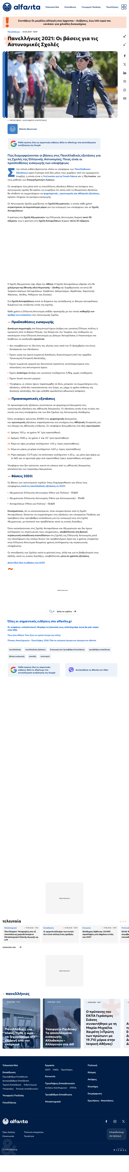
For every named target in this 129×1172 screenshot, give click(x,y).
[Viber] (125, 81)
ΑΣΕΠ (47, 1069)
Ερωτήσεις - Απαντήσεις (100, 1100)
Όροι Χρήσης (9, 1132)
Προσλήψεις (67, 1069)
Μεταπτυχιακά (53, 1101)
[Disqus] (64, 717)
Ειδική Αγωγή (30, 1084)
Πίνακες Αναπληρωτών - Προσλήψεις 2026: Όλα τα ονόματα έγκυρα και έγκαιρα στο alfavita (52, 640)
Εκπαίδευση (70, 7)
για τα (60, 176)
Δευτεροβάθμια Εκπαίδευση (16, 1080)
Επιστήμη (93, 1086)
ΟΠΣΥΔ (73, 1087)
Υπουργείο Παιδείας (91, 7)
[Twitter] (125, 64)
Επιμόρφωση (95, 1093)
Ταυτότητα (29, 1136)
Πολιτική (92, 1065)
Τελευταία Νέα (52, 7)
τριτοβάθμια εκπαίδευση (99, 649)
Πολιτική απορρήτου (34, 1132)
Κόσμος (92, 1072)
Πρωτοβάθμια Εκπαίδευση (15, 1076)
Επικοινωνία (8, 1136)
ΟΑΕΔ (55, 1069)
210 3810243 (115, 1136)
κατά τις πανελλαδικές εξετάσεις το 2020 (43, 486)
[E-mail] (125, 98)
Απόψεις (92, 1079)
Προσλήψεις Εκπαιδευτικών (60, 1083)
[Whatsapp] (125, 90)
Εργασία (49, 1065)
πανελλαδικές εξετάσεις (35, 649)
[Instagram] (115, 1121)
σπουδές (32, 656)
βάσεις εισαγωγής (16, 656)
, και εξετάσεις (71, 193)
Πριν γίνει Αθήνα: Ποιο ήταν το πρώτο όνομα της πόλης (34, 635)
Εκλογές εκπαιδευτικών (27, 1088)
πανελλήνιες (17, 993)
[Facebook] (125, 56)
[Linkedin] (125, 73)
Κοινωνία (50, 1076)
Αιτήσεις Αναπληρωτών (56, 1087)
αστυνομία (45, 656)
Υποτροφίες (8, 1088)
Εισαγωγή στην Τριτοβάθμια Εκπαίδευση (67, 649)
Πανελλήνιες (112, 7)
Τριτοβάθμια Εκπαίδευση (58, 1094)
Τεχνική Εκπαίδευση (12, 1084)
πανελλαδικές (15, 649)
